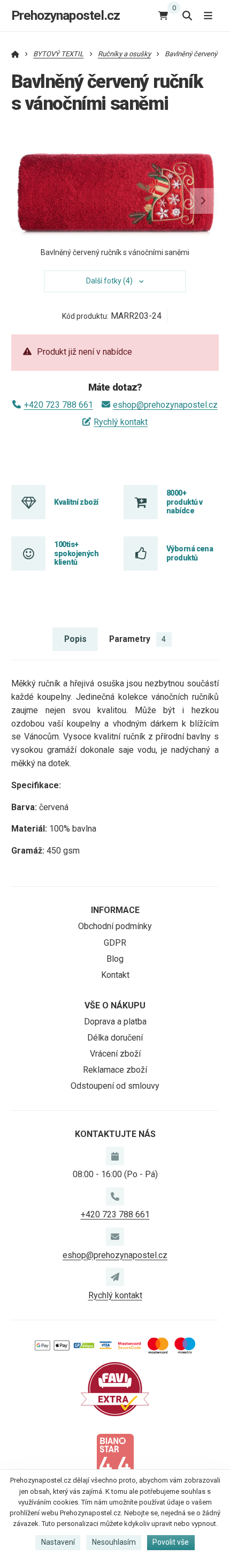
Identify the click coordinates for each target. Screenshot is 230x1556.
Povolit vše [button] (170, 1542)
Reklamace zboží (115, 1070)
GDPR (115, 943)
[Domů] (15, 54)
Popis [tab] (75, 639)
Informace (115, 910)
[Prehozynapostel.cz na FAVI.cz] (115, 1388)
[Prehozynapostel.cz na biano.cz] (115, 1460)
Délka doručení (115, 1038)
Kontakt (115, 975)
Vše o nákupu (115, 1005)
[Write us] (115, 1277)
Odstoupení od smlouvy (115, 1086)
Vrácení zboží (115, 1054)
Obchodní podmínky (115, 926)
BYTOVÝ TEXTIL (58, 54)
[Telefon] (115, 1196)
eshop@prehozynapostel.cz (165, 405)
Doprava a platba (115, 1021)
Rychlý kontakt (121, 422)
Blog (115, 959)
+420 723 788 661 (58, 405)
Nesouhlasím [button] (114, 1542)
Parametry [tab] (137, 639)
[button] (203, 201)
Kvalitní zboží (76, 502)
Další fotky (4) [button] (109, 280)
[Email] (115, 1237)
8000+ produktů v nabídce (184, 502)
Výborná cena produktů (189, 553)
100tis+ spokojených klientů (76, 553)
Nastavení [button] (58, 1542)
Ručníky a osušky (124, 54)
